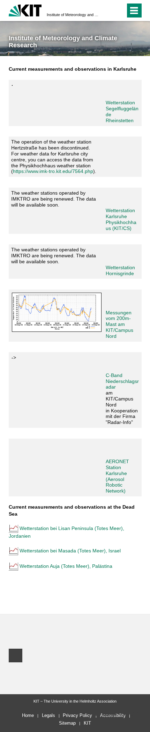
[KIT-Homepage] (25, 9)
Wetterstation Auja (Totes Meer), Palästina (66, 566)
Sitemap (67, 723)
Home (28, 715)
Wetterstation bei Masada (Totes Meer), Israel (70, 550)
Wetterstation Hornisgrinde (120, 270)
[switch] (107, 10)
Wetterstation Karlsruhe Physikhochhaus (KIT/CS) (121, 219)
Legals (48, 715)
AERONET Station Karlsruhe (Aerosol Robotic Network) (117, 476)
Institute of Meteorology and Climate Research (73, 15)
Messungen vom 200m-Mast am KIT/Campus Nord (119, 324)
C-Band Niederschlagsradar (122, 381)
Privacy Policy (77, 715)
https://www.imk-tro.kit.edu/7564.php (53, 171)
